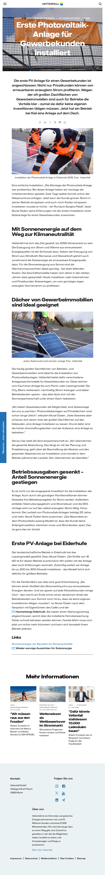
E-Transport (82, 705)
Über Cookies (67, 858)
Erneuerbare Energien (40, 18)
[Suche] (101, 4)
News (18, 18)
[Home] (52, 4)
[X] (50, 122)
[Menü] (5, 3)
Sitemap (81, 858)
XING (64, 800)
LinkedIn (57, 800)
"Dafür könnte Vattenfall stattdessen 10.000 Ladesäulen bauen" (79, 721)
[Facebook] (40, 122)
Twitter (57, 793)
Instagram (57, 786)
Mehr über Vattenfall (42, 850)
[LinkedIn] (45, 122)
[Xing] (55, 122)
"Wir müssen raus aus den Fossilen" (20, 717)
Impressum (16, 858)
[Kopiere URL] (65, 122)
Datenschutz (31, 858)
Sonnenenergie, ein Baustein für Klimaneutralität (42, 643)
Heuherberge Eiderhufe (30, 611)
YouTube (64, 793)
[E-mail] (60, 122)
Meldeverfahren (49, 858)
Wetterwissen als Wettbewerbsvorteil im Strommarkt (54, 719)
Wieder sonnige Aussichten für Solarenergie (44, 648)
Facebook (64, 786)
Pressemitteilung (46, 705)
